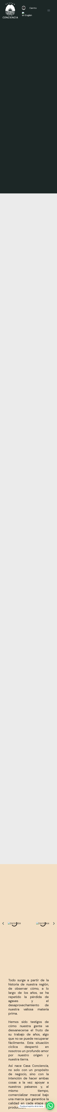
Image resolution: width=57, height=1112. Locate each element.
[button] (3, 923)
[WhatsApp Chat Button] (50, 1106)
